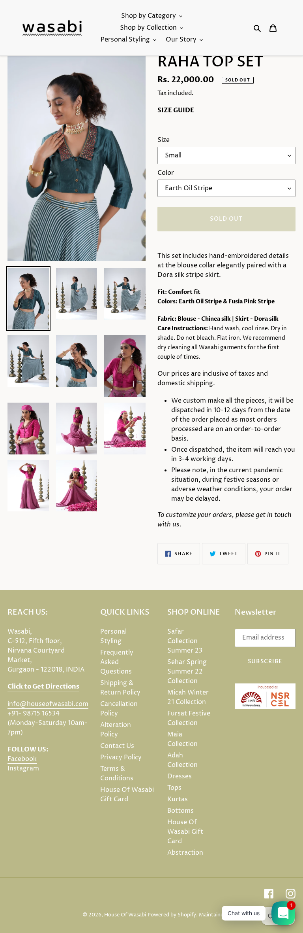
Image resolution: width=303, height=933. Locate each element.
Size (163, 140)
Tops (174, 787)
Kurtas (177, 799)
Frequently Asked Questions (116, 662)
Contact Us (117, 746)
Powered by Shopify (172, 914)
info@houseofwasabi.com (47, 704)
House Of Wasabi (125, 914)
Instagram (23, 768)
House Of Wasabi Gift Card (185, 832)
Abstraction (185, 852)
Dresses (179, 776)
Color (165, 172)
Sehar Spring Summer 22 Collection (187, 671)
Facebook (22, 759)
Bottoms (180, 810)
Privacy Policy (121, 757)
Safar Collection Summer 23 (184, 641)
